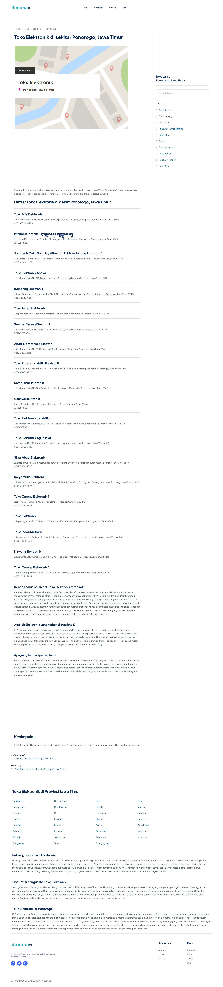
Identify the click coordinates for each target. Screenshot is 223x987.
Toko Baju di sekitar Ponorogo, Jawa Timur (34, 758)
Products (191, 950)
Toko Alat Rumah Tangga (171, 128)
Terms (190, 958)
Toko (85, 7)
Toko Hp (163, 141)
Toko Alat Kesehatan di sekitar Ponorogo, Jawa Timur (40, 769)
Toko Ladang (165, 116)
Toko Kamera (165, 110)
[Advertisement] (77, 160)
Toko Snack (165, 122)
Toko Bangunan (167, 147)
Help (189, 954)
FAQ (189, 962)
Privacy (162, 954)
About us (162, 950)
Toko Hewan (165, 153)
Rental (126, 7)
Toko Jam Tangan (167, 159)
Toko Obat (164, 134)
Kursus (112, 7)
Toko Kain (164, 165)
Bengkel (98, 7)
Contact (162, 958)
